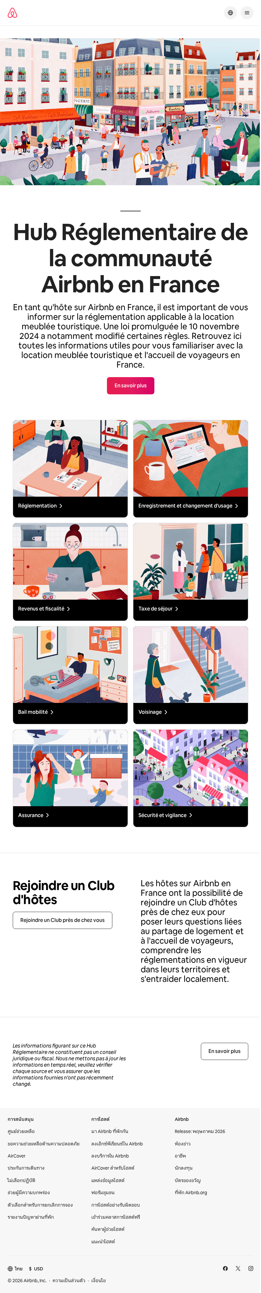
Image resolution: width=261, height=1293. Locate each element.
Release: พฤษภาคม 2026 (200, 1131)
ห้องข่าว (183, 1144)
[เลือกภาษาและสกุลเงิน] (230, 12)
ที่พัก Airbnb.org (191, 1192)
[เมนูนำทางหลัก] (247, 12)
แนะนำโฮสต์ (103, 1242)
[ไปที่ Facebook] (225, 1268)
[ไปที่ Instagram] (250, 1268)
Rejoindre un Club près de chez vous (62, 920)
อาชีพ (180, 1156)
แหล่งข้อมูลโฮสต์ (107, 1180)
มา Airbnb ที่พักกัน (109, 1131)
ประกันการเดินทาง (26, 1168)
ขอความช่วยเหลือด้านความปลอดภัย (44, 1144)
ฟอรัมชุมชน (103, 1192)
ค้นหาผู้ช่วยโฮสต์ (107, 1229)
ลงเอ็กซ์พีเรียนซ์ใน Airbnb (117, 1144)
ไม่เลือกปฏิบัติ (21, 1180)
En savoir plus (224, 1051)
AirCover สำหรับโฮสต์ (112, 1168)
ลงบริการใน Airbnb (110, 1156)
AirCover (16, 1156)
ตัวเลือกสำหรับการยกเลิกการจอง (40, 1205)
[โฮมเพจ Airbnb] (12, 13)
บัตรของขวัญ (188, 1180)
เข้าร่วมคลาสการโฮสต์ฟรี (115, 1217)
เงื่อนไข (98, 1280)
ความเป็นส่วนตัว (69, 1280)
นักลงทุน (184, 1168)
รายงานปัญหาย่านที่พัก (31, 1217)
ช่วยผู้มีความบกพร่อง (29, 1192)
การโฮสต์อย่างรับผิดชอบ (115, 1205)
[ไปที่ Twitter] (238, 1268)
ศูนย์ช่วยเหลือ (21, 1131)
